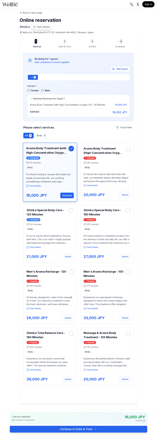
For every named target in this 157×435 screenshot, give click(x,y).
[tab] (33, 77)
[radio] (28, 90)
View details (43, 27)
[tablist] (78, 77)
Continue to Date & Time (76, 429)
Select (125, 194)
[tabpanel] (78, 100)
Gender (32, 86)
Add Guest (122, 69)
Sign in (148, 4)
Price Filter (126, 127)
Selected (67, 195)
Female (35, 90)
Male (47, 90)
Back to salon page (32, 12)
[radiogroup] (78, 90)
